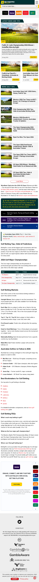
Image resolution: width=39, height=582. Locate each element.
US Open (4, 280)
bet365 (5, 404)
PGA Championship (7, 277)
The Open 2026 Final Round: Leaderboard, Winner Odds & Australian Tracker (23, 146)
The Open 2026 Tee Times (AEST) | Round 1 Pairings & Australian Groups (24, 156)
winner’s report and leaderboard (28, 195)
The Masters (5, 274)
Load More (19, 181)
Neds (4, 401)
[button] (35, 463)
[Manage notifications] (34, 578)
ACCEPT (14, 579)
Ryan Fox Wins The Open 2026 (23, 137)
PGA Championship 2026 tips (23, 449)
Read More (33, 57)
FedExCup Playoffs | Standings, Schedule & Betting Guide (10, 75)
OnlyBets (5, 386)
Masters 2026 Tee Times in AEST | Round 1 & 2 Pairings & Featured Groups (25, 101)
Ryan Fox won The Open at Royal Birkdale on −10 (20, 191)
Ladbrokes (6, 395)
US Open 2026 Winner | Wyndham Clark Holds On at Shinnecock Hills (25, 165)
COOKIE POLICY (19, 528)
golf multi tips (30, 457)
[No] (37, 577)
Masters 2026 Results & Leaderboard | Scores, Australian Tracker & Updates (24, 119)
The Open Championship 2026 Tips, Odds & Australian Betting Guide (23, 129)
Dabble (5, 389)
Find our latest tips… (9, 6)
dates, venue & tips (19, 236)
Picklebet (5, 392)
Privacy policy (24, 579)
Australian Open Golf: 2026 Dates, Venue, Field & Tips (24, 92)
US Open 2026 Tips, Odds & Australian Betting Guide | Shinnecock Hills (22, 174)
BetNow (5, 398)
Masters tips (22, 453)
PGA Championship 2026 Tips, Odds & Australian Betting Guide (24, 110)
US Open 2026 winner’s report (9, 189)
